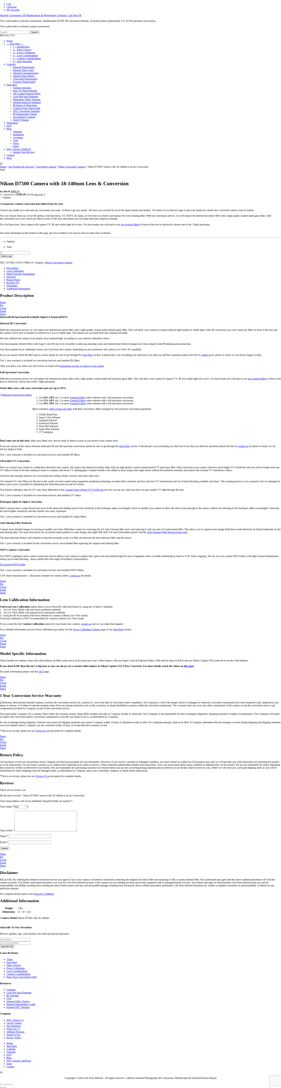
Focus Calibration (16, 968)
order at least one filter (60, 409)
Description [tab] (12, 268)
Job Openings (14, 1026)
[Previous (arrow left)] (1, 1087)
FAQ (41, 671)
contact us (206, 355)
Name (4, 836)
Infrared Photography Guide (21, 1004)
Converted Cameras (46, 166)
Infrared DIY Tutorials (18, 1007)
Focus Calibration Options (86, 629)
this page (189, 666)
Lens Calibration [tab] (15, 271)
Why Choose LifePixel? (19, 1060)
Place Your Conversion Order (22, 977)
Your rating (6, 806)
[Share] (8, 1084)
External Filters (78, 397)
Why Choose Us (15, 1020)
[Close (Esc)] (11, 1084)
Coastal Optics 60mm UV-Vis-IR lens (84, 489)
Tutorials (11, 1052)
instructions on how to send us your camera (82, 366)
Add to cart (6, 256)
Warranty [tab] (11, 276)
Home (3, 166)
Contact (10, 1066)
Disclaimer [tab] (12, 285)
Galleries (11, 989)
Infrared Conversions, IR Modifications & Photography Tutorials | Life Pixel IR (40, 15)
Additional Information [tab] (18, 288)
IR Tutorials (13, 995)
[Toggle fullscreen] (4, 1084)
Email (4, 842)
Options (11, 241)
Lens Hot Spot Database (19, 992)
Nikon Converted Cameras (72, 166)
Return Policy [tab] (14, 279)
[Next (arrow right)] (4, 1087)
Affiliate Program (15, 1031)
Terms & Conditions (43, 894)
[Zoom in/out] (1, 1084)
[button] (140, 194)
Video (10, 959)
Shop (9, 1063)
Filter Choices (14, 965)
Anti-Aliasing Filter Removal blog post (167, 532)
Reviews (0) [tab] (13, 282)
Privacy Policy (14, 1037)
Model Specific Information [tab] (21, 274)
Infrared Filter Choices (18, 1001)
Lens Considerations (17, 971)
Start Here (87, 355)
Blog (9, 1057)
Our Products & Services (21, 166)
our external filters (130, 224)
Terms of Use (42, 730)
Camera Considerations (18, 974)
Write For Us (13, 1029)
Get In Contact (14, 1023)
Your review (7, 830)
